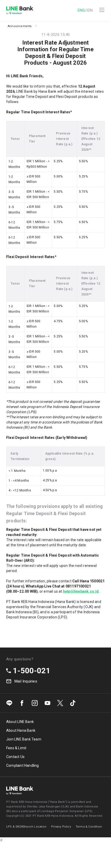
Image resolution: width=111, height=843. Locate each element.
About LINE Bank (20, 722)
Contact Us (15, 757)
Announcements (20, 26)
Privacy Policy (61, 826)
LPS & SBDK (14, 826)
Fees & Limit (16, 748)
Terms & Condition (89, 826)
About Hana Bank (20, 730)
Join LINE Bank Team (23, 739)
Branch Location (34, 826)
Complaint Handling (22, 765)
